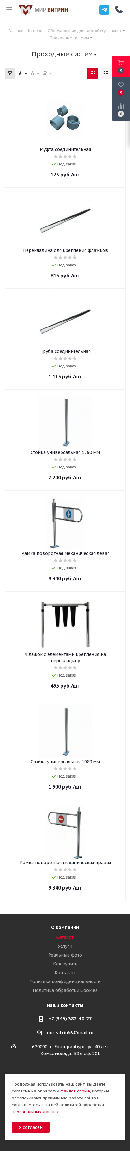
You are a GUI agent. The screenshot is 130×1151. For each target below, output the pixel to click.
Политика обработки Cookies (65, 990)
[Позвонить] (119, 9)
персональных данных (35, 1112)
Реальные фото (65, 955)
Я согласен (31, 1127)
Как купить (65, 964)
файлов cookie (75, 1091)
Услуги (65, 946)
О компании (65, 927)
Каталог (65, 937)
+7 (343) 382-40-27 (70, 1018)
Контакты (65, 972)
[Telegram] (104, 10)
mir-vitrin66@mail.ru (70, 1033)
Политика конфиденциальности (65, 981)
